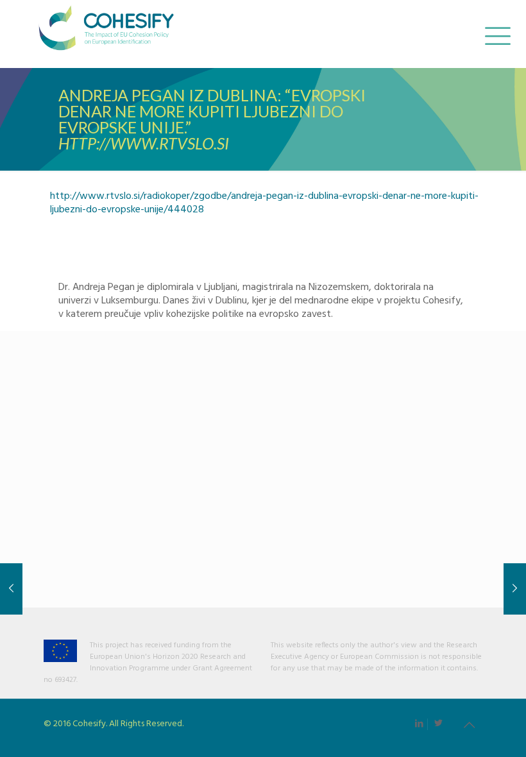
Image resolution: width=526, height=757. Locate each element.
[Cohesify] (106, 33)
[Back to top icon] (468, 726)
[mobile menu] (496, 34)
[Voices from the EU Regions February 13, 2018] (515, 589)
